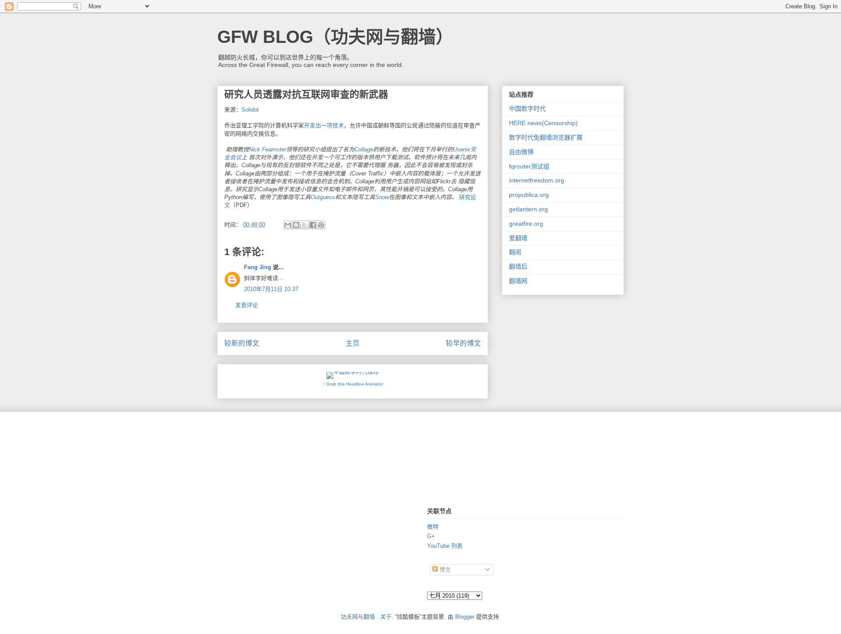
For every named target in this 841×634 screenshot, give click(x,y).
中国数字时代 (527, 108)
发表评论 (246, 305)
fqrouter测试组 (529, 166)
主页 (353, 343)
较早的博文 (463, 343)
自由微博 (521, 151)
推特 (432, 526)
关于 (386, 616)
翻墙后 (518, 266)
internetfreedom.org (536, 180)
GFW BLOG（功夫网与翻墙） (335, 36)
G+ (431, 536)
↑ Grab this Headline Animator (353, 384)
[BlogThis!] (296, 225)
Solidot (250, 109)
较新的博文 (241, 343)
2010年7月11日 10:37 (271, 289)
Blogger (464, 616)
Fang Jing (257, 267)
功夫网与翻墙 (358, 616)
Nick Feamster (267, 149)
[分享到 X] (304, 225)
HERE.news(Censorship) (543, 122)
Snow (382, 197)
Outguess (323, 197)
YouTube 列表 (445, 546)
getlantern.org (528, 209)
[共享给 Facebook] (312, 225)
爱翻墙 (518, 238)
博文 (444, 569)
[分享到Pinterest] (321, 225)
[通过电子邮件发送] (287, 225)
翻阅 (515, 252)
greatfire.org (526, 223)
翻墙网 (518, 280)
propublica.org (529, 194)
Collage (363, 149)
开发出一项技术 (324, 125)
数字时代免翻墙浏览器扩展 (546, 137)
